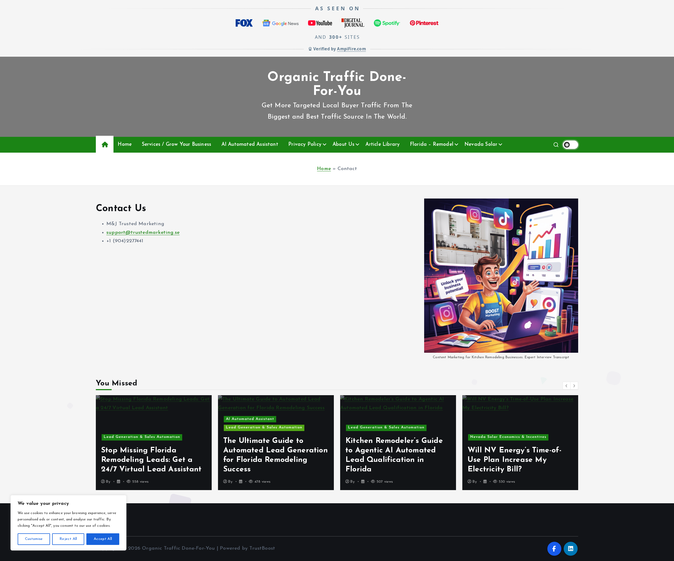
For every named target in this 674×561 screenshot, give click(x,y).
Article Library (382, 144)
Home (125, 144)
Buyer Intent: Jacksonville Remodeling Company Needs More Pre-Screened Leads (529, 460)
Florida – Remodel (431, 144)
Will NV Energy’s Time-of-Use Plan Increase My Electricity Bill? (402, 460)
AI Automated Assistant (249, 144)
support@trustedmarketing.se (143, 232)
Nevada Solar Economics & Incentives (395, 437)
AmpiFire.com (351, 49)
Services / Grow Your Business (176, 144)
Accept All (103, 539)
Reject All (68, 539)
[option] (163, 442)
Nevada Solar (480, 144)
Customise (34, 539)
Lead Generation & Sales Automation (151, 427)
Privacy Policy (304, 144)
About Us (344, 144)
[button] (567, 386)
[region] (68, 522)
